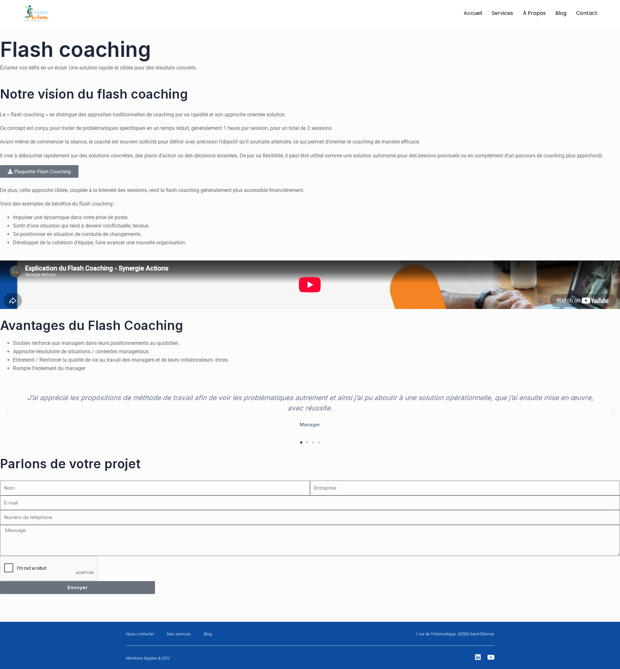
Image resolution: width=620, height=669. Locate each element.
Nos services (179, 634)
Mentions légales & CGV (148, 658)
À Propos (534, 13)
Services (502, 13)
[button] (7, 410)
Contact (586, 13)
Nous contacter (140, 634)
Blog (560, 13)
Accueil (473, 13)
